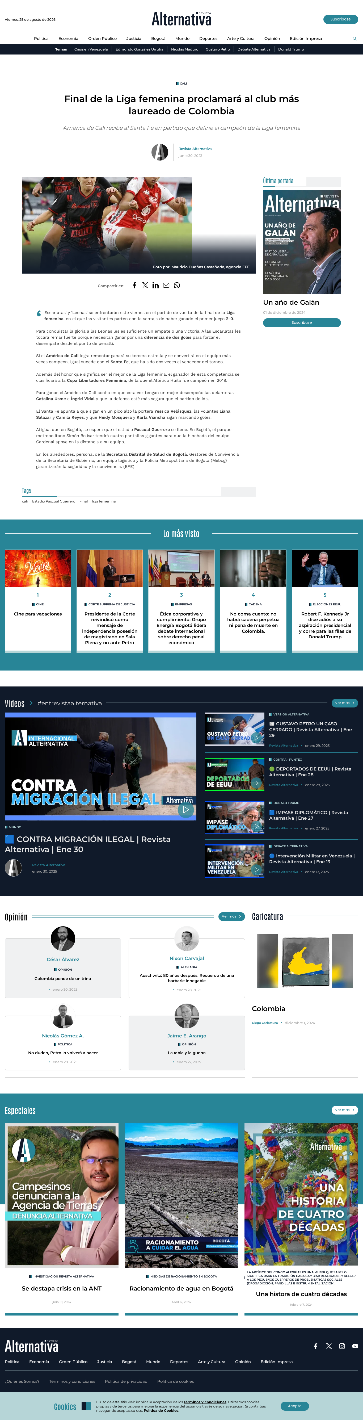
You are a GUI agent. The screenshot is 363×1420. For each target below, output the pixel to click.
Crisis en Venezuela (91, 49)
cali (183, 83)
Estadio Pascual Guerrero (53, 501)
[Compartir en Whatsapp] (177, 286)
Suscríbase (341, 19)
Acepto (295, 1406)
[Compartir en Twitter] (145, 286)
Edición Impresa (306, 38)
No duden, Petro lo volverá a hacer (63, 1052)
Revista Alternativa (195, 148)
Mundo (182, 38)
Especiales (20, 1110)
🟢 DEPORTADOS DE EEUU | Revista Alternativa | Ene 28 (310, 771)
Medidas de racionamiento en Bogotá (183, 1276)
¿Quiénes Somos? (22, 1381)
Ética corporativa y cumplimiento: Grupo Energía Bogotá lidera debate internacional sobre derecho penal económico (181, 628)
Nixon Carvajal (187, 958)
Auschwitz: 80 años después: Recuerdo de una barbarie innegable (187, 978)
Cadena (255, 604)
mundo (15, 827)
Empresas (183, 604)
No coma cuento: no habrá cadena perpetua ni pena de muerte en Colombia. (253, 622)
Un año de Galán (291, 302)
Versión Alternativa (291, 714)
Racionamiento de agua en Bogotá (181, 1288)
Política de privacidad (126, 1381)
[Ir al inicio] (181, 19)
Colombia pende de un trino (63, 978)
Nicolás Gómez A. (63, 1035)
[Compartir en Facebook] (135, 286)
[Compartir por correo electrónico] (166, 286)
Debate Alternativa (254, 49)
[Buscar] (354, 38)
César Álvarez (63, 959)
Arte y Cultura (241, 38)
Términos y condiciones (72, 1381)
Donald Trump (291, 49)
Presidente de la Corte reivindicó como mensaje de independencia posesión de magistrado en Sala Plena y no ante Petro (109, 628)
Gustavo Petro (218, 49)
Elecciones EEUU (327, 604)
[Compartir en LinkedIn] (156, 286)
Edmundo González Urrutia (139, 49)
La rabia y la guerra (187, 1052)
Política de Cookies (161, 1410)
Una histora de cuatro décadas (301, 1294)
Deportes (208, 38)
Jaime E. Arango (186, 1035)
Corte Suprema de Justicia (111, 604)
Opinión (272, 38)
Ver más (342, 702)
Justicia (133, 38)
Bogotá (158, 38)
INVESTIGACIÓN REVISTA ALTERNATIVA (63, 1276)
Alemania (189, 967)
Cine (40, 604)
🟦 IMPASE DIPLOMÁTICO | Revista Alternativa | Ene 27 (308, 815)
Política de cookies (175, 1381)
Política (41, 38)
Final (83, 501)
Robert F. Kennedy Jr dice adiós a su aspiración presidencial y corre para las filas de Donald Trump (325, 625)
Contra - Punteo (287, 759)
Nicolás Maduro (184, 49)
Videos (14, 703)
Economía (68, 38)
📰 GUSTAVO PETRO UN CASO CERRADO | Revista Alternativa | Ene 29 (310, 729)
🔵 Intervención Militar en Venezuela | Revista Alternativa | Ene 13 (312, 858)
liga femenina (104, 501)
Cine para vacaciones (38, 614)
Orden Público (102, 38)
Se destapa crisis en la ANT (62, 1288)
